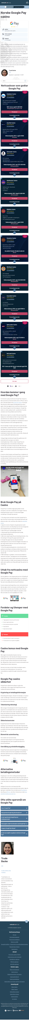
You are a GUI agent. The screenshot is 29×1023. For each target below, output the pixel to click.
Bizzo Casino (14, 987)
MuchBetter (24, 790)
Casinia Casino (14, 996)
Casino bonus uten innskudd (14, 957)
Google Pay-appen (17, 402)
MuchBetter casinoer (14, 959)
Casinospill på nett (14, 976)
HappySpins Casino (14, 994)
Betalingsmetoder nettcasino (15, 974)
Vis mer (14, 381)
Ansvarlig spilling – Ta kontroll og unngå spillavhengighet (14, 944)
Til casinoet (14, 111)
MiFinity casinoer (14, 961)
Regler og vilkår (14, 942)
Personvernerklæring (14, 939)
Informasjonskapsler (14, 937)
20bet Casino (14, 989)
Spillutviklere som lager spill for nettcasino (14, 981)
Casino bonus (14, 972)
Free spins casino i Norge (15, 954)
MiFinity (8, 792)
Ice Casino (14, 999)
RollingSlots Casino (14, 991)
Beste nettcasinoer (14, 969)
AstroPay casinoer (14, 964)
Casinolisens (14, 949)
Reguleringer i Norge (14, 946)
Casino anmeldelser (14, 979)
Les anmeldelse (10, 97)
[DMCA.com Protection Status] (21, 1010)
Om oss (14, 934)
